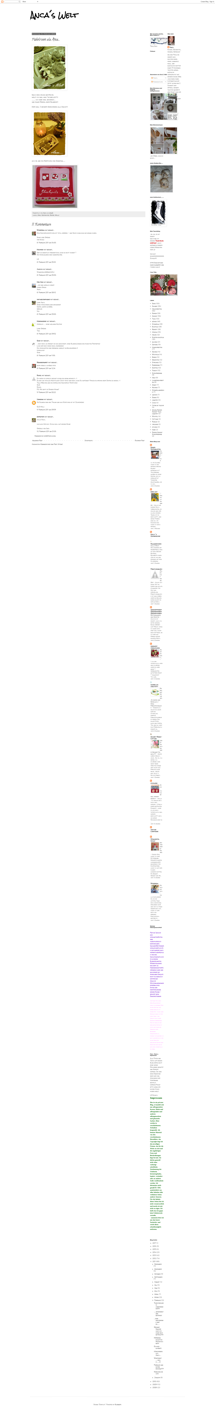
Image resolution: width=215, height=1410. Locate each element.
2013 (154, 1255)
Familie (154, 422)
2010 (155, 1381)
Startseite (89, 440)
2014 (155, 1252)
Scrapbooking (157, 373)
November (158, 1269)
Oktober (157, 1274)
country (155, 400)
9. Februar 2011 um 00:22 (46, 392)
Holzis (154, 335)
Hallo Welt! (155, 546)
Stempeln (155, 324)
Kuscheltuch (161, 888)
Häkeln (154, 332)
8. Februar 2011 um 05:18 (46, 262)
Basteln (155, 327)
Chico (154, 403)
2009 (155, 1384)
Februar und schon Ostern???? (159, 1367)
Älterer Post (140, 440)
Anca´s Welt (54, 15)
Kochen (154, 387)
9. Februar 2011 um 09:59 (46, 410)
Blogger (118, 1404)
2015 (155, 1249)
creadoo (155, 424)
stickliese (154, 783)
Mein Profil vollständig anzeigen (172, 106)
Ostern (154, 345)
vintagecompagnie (43, 299)
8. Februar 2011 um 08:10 (46, 292)
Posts (155, 78)
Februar (157, 1300)
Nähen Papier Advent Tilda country (157, 412)
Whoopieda (41, 230)
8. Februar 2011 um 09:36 (46, 314)
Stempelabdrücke (158, 391)
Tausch (154, 370)
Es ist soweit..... (161, 653)
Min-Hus (40, 282)
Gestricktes (45, 215)
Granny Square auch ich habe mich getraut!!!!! (158, 1331)
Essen (154, 397)
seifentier (40, 417)
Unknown (40, 399)
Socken (154, 352)
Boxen (154, 357)
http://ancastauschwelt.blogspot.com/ (157, 265)
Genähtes (155, 360)
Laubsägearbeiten (158, 381)
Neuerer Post (37, 440)
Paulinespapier (156, 544)
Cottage (155, 419)
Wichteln (155, 354)
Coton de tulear (158, 405)
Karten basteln (158, 337)
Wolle (57, 215)
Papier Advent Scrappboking (157, 433)
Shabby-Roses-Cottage (156, 738)
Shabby (154, 306)
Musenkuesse (41, 321)
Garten (155, 368)
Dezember (158, 1264)
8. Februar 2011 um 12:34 (46, 368)
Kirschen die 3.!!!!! (158, 1373)
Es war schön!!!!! (157, 1347)
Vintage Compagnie (154, 830)
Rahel (39, 375)
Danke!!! (161, 453)
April (156, 1294)
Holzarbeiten (157, 309)
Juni (156, 1288)
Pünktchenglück (156, 569)
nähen (154, 321)
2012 (154, 1258)
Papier (52, 215)
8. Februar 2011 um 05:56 (46, 275)
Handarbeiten (157, 347)
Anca (172, 47)
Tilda (154, 319)
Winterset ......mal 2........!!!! (158, 1360)
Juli (155, 1285)
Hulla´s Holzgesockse (155, 535)
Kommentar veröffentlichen (45, 436)
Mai (156, 1291)
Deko (39, 215)
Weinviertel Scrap (155, 840)
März (156, 1297)
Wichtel (155, 416)
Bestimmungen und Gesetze (156, 616)
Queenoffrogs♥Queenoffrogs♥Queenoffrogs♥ (156, 611)
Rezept (154, 329)
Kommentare (158, 82)
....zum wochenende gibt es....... (158, 1321)
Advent (154, 316)
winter (154, 395)
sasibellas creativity (154, 685)
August (157, 1282)
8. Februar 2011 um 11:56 (46, 355)
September (158, 1277)
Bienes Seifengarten (156, 448)
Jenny (154, 385)
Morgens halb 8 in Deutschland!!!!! (158, 1340)
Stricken (155, 362)
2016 (155, 1246)
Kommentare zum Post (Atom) (52, 444)
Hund (154, 430)
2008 (155, 1387)
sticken (154, 427)
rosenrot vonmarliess (155, 647)
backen (154, 342)
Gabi (38, 341)
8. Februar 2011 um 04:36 (46, 243)
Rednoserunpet (42, 362)
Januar (157, 1377)
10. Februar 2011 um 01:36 (46, 431)
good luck (154, 492)
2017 (155, 1243)
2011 (154, 1261)
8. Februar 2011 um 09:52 (46, 334)
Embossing (156, 365)
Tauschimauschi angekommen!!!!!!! (159, 1306)
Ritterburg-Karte (161, 847)
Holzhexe (40, 249)
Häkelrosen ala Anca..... (158, 1353)
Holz (153, 378)
